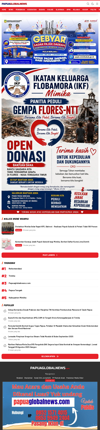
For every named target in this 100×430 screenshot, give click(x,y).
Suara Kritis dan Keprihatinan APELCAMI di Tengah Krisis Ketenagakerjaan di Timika (44, 318)
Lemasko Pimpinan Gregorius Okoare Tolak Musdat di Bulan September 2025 (40, 336)
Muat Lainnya (49, 255)
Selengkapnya (48, 356)
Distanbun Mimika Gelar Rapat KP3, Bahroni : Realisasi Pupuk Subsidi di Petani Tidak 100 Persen (56, 226)
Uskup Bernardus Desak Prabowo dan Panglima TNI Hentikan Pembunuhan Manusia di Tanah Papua (50, 310)
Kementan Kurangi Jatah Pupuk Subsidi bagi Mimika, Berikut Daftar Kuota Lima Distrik (52, 242)
